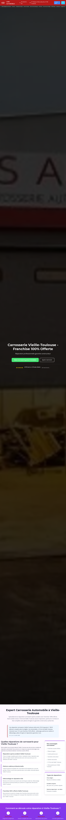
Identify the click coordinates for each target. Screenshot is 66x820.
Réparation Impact (19, 6)
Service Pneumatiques (34, 6)
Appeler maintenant (47, 360)
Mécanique (53, 6)
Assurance (58, 6)
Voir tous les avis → (46, 367)
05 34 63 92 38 (24, 2)
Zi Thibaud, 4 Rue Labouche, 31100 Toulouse (39, 2)
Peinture (13, 6)
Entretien (40, 6)
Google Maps (56, 2)
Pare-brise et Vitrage (46, 6)
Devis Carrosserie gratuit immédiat (25, 360)
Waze (63, 2)
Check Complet (26, 6)
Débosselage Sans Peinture (6, 6)
